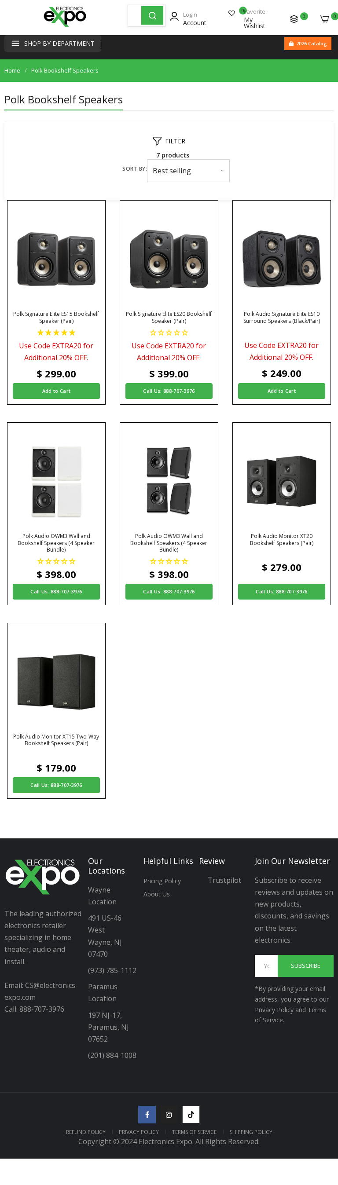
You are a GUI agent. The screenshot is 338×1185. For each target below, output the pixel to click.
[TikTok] (191, 1114)
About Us (156, 894)
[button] (56, 332)
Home (12, 70)
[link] (320, 1112)
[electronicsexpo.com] (65, 26)
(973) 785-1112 (113, 970)
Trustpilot (224, 880)
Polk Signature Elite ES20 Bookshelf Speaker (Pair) (169, 317)
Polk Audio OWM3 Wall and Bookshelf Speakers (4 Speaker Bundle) (56, 543)
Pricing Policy (162, 881)
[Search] (152, 15)
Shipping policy (251, 1132)
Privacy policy (139, 1132)
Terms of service (194, 1132)
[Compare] (294, 19)
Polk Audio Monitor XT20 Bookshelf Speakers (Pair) (281, 539)
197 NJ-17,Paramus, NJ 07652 (108, 1027)
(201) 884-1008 (112, 1055)
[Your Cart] (324, 19)
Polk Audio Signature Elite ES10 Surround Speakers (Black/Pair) (281, 317)
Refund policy (86, 1132)
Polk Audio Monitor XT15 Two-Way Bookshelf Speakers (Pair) (56, 740)
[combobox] (134, 15)
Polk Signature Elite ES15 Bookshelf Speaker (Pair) (56, 317)
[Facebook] (147, 1114)
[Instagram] (169, 1114)
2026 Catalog (311, 43)
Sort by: (134, 168)
